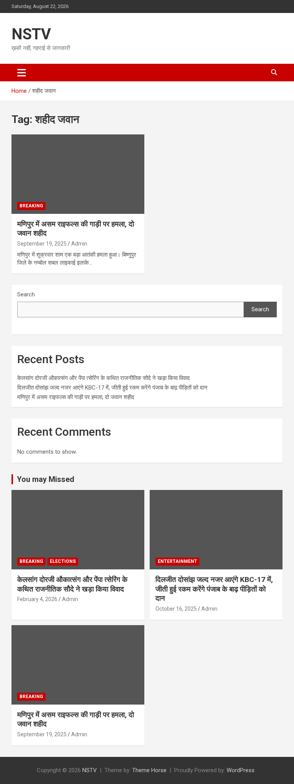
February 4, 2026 (37, 599)
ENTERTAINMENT (177, 561)
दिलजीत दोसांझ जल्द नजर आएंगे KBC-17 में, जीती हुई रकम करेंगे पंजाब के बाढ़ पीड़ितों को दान (112, 387)
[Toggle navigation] (21, 72)
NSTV (31, 34)
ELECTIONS (63, 561)
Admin (79, 244)
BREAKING (31, 206)
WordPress (241, 770)
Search (26, 294)
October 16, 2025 (176, 609)
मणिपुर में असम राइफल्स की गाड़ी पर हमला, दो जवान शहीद (75, 397)
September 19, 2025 (42, 244)
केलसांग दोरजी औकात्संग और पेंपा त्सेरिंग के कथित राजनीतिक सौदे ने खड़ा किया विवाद (103, 378)
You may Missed (45, 479)
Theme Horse (149, 770)
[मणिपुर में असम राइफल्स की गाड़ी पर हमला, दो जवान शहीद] (78, 174)
